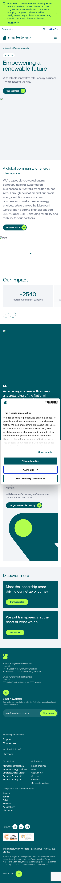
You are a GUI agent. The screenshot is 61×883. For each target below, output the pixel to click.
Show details (45, 452)
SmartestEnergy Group (14, 773)
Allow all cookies (30, 461)
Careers (35, 776)
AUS (54, 29)
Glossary (35, 779)
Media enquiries (38, 766)
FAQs (33, 769)
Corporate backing (40, 783)
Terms (6, 797)
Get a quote (37, 773)
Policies (6, 800)
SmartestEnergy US (12, 779)
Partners (8, 753)
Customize (28, 470)
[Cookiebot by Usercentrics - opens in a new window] (45, 403)
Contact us (9, 743)
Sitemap (7, 803)
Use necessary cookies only (30, 478)
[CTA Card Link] (30, 594)
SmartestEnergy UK (12, 776)
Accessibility (9, 807)
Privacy (6, 793)
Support (8, 739)
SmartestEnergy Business (15, 769)
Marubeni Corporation (13, 766)
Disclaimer (8, 810)
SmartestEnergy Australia (17, 48)
